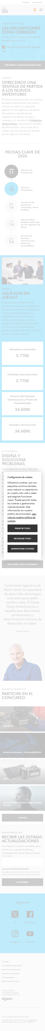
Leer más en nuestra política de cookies (22, 517)
